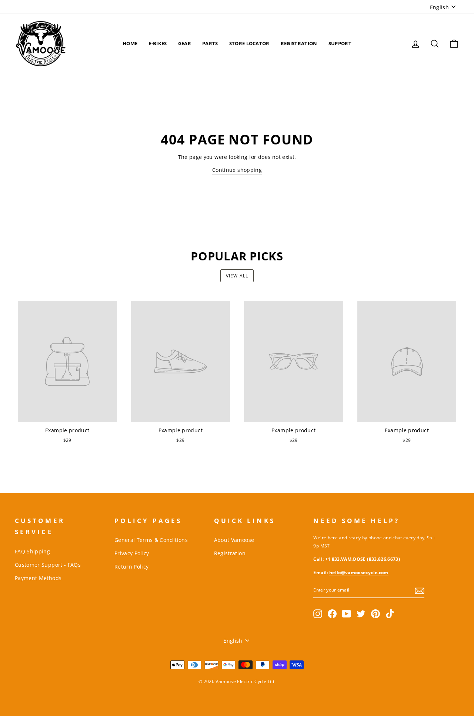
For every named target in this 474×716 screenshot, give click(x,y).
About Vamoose (234, 539)
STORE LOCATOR (249, 43)
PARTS (210, 43)
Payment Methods (38, 578)
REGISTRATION (299, 43)
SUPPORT (339, 43)
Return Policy (131, 566)
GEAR (184, 43)
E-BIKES (157, 43)
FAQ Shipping (32, 551)
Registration (230, 553)
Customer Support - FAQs (48, 564)
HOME (130, 43)
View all (237, 276)
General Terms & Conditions (151, 539)
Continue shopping (237, 169)
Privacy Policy (131, 553)
